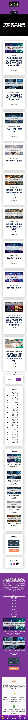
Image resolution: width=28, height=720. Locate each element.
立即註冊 (14, 12)
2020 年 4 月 (15, 432)
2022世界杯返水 (14, 545)
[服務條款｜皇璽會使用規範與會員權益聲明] (14, 519)
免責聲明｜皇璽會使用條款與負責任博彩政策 (14, 226)
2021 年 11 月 (15, 421)
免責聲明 (14, 606)
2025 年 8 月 (15, 395)
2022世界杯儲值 (14, 541)
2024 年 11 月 (15, 397)
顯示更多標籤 (14, 551)
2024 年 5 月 (15, 404)
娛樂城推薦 (11, 92)
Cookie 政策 (14, 615)
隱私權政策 (14, 612)
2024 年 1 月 (15, 409)
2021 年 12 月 (15, 419)
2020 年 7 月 (15, 427)
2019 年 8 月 (15, 441)
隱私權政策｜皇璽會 (14, 160)
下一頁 (14, 374)
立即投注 (14, 595)
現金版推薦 (16, 92)
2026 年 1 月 (15, 394)
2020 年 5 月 (15, 431)
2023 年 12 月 (15, 411)
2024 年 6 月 (15, 402)
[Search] (18, 379)
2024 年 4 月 (15, 405)
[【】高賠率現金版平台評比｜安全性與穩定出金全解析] (14, 475)
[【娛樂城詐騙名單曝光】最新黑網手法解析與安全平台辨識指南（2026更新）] (14, 458)
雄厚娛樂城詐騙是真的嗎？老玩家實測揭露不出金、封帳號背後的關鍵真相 (14, 321)
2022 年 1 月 (15, 417)
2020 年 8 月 (15, 426)
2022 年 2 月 (15, 416)
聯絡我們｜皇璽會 (14, 258)
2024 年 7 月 (15, 400)
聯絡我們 (14, 603)
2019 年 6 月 (15, 443)
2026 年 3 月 (15, 392)
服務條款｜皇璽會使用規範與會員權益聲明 (14, 192)
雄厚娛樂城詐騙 (18, 315)
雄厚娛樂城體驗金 (18, 351)
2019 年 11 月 (15, 439)
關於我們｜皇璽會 (14, 287)
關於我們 (14, 600)
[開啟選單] (14, 10)
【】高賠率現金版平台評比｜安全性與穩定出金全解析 (14, 97)
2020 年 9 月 (15, 424)
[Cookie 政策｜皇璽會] (14, 491)
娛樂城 (8, 315)
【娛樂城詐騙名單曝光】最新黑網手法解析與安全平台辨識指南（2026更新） (14, 62)
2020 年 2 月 (15, 434)
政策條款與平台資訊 (12, 126)
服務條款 (14, 609)
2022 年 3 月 (15, 414)
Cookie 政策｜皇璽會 (14, 130)
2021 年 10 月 (15, 422)
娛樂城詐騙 (14, 55)
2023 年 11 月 (15, 412)
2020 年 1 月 (15, 436)
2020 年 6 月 (15, 429)
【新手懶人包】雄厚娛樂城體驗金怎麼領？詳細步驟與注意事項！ (14, 357)
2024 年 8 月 (15, 399)
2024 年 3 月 (15, 407)
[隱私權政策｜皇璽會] (14, 505)
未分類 (18, 126)
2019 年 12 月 (15, 437)
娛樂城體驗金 (11, 351)
